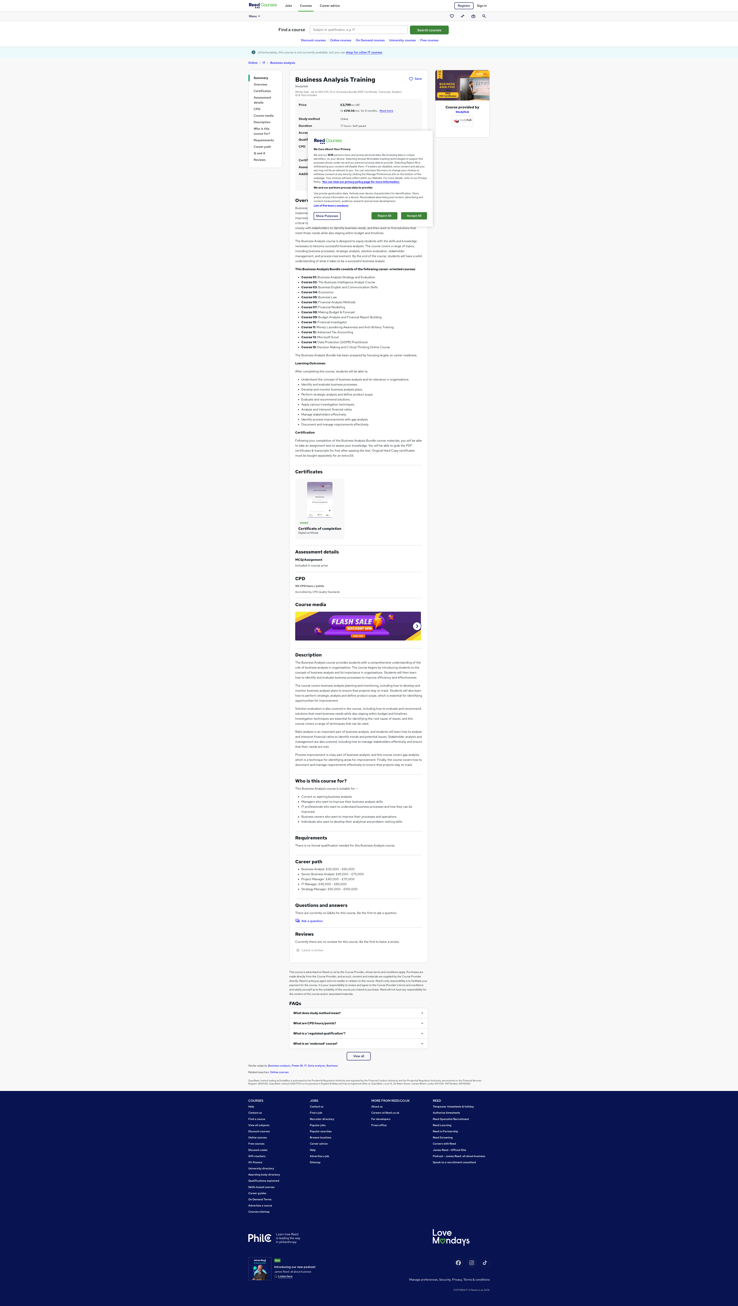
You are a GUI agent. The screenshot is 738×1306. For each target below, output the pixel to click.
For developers (381, 1119)
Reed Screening (443, 1137)
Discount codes (258, 1150)
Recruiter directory (322, 1119)
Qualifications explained (263, 1180)
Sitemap (315, 1162)
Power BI (297, 1065)
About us (377, 1106)
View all (358, 1056)
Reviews (260, 160)
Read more (386, 110)
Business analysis (282, 63)
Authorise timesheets (446, 1112)
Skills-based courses (261, 1187)
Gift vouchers (257, 1156)
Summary (261, 78)
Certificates (262, 91)
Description (262, 122)
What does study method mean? (317, 1013)
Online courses (340, 40)
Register (464, 6)
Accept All (414, 216)
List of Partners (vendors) (331, 205)
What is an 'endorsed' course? (315, 1044)
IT (264, 63)
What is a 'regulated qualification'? (319, 1033)
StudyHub (462, 112)
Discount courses (313, 40)
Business (332, 1065)
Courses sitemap (259, 1211)
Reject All (384, 216)
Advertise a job (319, 1156)
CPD (257, 109)
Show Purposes (327, 216)
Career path (262, 147)
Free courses (429, 40)
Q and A (259, 153)
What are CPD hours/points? (314, 1023)
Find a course (291, 29)
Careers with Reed (444, 1143)
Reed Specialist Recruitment (451, 1119)
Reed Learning (442, 1125)
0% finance (255, 1162)
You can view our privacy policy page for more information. (361, 182)
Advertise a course (260, 1205)
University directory (261, 1168)
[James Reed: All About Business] (259, 1268)
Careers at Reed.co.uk (385, 1112)
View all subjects (258, 1125)
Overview (260, 84)
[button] (417, 626)
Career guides (257, 1193)
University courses (402, 40)
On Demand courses (370, 40)
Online (253, 63)
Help (251, 1106)
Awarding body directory (264, 1174)
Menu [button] (253, 16)
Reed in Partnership (445, 1131)
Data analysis (316, 1065)
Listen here (285, 1276)
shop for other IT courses (364, 52)
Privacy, (457, 1280)
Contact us (255, 1112)
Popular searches (321, 1131)
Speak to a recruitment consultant (454, 1162)
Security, (445, 1280)
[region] (370, 179)
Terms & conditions (476, 1280)
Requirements (264, 140)
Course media (264, 116)
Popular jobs (318, 1125)
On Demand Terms (260, 1199)
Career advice (330, 6)
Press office (379, 1125)
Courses (306, 6)
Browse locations (320, 1137)
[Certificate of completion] (319, 500)
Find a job (316, 1112)
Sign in (482, 6)
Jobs (288, 6)
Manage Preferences (423, 1280)
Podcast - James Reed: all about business (459, 1156)
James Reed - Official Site (449, 1150)
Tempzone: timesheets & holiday (453, 1106)
